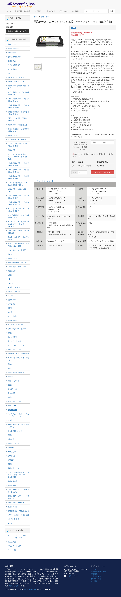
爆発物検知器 (12, 507)
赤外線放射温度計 (14, 57)
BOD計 (10, 312)
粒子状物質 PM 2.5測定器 (17, 262)
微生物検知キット (14, 320)
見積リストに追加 (103, 172)
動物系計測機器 (13, 519)
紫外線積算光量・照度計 (17, 329)
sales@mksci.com (72, 576)
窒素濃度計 (12, 150)
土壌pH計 (11, 447)
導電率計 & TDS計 (14, 287)
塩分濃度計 (12, 300)
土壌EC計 (11, 460)
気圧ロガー (12, 73)
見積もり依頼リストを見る (18, 31)
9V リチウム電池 (84, 166)
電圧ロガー (12, 406)
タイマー (11, 523)
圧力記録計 (12, 393)
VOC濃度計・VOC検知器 (17, 139)
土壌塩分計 (12, 452)
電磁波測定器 (12, 481)
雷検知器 (11, 439)
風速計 (10, 364)
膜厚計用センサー (14, 468)
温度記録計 (12, 53)
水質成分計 (12, 271)
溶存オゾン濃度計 (14, 291)
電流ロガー (45, 17)
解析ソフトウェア (14, 546)
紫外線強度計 (12, 337)
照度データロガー (14, 349)
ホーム (9, 11)
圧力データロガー (14, 389)
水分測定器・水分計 (15, 431)
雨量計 (10, 435)
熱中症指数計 (12, 69)
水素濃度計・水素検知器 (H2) (19, 125)
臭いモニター (12, 254)
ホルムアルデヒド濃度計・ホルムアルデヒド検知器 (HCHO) (18, 224)
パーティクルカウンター (17, 267)
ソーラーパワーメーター (17, 345)
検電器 (10, 420)
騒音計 (10, 377)
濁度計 (10, 308)
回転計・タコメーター (16, 502)
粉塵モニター (12, 258)
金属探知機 (12, 485)
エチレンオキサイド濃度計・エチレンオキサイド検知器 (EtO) (18, 156)
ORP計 (10, 296)
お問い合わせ (63, 11)
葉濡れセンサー (13, 443)
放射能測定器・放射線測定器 (18, 511)
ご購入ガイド (50, 11)
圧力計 (10, 385)
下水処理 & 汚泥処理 (15, 325)
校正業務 (38, 11)
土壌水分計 (12, 456)
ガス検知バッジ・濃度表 (17, 250)
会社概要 (75, 11)
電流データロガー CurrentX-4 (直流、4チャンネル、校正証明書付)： (80, 145)
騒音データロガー (14, 381)
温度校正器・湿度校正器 (17, 77)
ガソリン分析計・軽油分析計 (18, 515)
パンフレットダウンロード (44, 181)
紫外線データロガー (15, 341)
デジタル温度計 (13, 48)
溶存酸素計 (12, 304)
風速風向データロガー (16, 372)
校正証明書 (12, 542)
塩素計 (10, 275)
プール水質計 (12, 316)
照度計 (10, 333)
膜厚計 (10, 464)
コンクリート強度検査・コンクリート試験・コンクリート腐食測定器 (18, 474)
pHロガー (11, 283)
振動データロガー (14, 401)
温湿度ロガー (12, 61)
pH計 (9, 279)
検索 (111, 11)
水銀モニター (12, 135)
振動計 (10, 397)
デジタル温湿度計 (14, 65)
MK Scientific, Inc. (30, 589)
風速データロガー (14, 368)
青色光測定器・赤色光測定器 (18, 353)
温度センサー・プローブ (17, 82)
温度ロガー (12, 44)
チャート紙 (12, 550)
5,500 (99, 166)
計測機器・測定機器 (22, 11)
